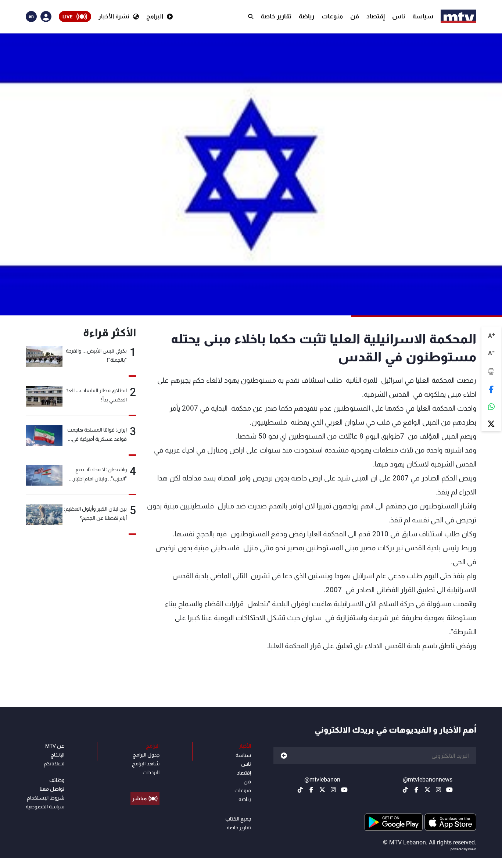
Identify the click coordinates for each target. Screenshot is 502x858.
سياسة (422, 16)
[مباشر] (144, 781)
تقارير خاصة (276, 16)
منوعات (332, 16)
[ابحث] (250, 16)
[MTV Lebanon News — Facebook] (416, 789)
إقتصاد (375, 16)
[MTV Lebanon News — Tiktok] (405, 789)
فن (354, 16)
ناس (398, 16)
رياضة (306, 16)
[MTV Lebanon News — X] (427, 789)
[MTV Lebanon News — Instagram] (438, 789)
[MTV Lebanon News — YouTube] (449, 789)
